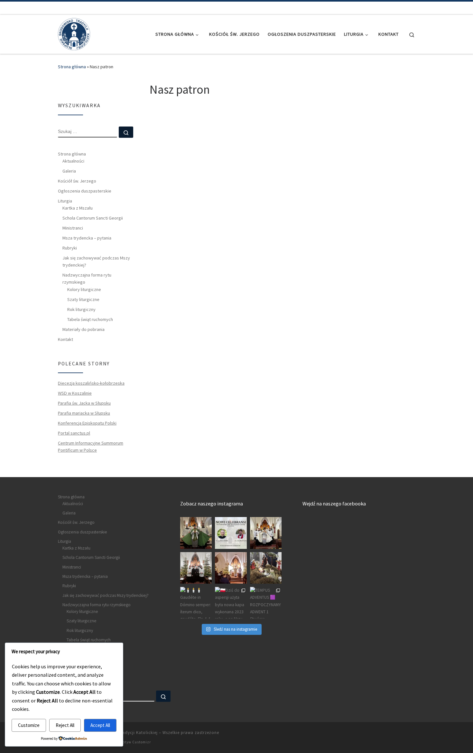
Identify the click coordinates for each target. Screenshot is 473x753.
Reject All (65, 725)
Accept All (100, 725)
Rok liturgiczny (81, 309)
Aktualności (73, 161)
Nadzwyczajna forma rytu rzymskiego (86, 278)
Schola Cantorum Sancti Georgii (92, 218)
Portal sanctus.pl (74, 433)
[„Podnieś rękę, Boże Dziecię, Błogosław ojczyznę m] (266, 568)
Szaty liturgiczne (83, 299)
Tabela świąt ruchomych (90, 319)
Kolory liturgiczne (84, 289)
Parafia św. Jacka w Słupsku (84, 403)
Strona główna (72, 67)
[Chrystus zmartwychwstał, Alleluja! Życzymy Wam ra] (266, 533)
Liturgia (65, 201)
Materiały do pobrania (83, 329)
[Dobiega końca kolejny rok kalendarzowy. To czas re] (196, 568)
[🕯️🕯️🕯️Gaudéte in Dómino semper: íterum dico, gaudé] (196, 602)
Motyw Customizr (135, 742)
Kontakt (65, 339)
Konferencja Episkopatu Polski (87, 423)
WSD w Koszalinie (75, 393)
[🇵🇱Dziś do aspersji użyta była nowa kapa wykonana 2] (230, 602)
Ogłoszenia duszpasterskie (84, 191)
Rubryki (69, 248)
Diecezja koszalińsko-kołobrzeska (91, 383)
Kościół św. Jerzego (77, 181)
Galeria (69, 171)
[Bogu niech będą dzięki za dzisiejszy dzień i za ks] (196, 533)
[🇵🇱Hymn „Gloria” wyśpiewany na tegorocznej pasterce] (230, 568)
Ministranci (72, 228)
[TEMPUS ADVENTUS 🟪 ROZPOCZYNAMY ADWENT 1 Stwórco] (266, 602)
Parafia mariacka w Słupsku (84, 413)
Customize (29, 725)
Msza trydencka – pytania (86, 238)
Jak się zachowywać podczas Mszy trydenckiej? (96, 261)
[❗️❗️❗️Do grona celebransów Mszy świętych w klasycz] (230, 533)
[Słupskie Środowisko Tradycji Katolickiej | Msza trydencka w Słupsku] (74, 33)
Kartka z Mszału (77, 208)
